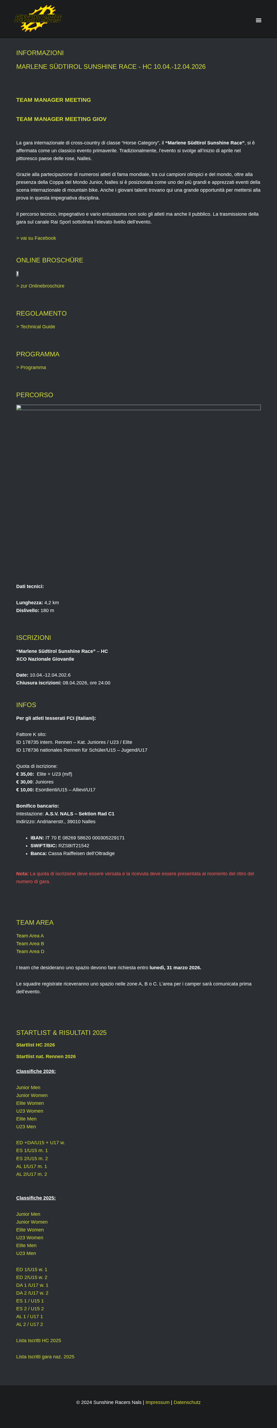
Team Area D (30, 951)
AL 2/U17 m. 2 (31, 1174)
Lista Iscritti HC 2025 (38, 1340)
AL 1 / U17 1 (29, 1316)
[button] (258, 20)
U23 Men (26, 1126)
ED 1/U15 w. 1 (31, 1269)
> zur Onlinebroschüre (40, 286)
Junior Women (32, 1095)
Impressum (158, 1402)
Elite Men (26, 1119)
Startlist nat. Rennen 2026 (46, 1056)
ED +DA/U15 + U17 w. (40, 1142)
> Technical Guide (35, 326)
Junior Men (28, 1087)
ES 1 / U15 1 (30, 1301)
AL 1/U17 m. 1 (31, 1166)
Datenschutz (187, 1402)
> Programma (31, 367)
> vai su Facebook (36, 238)
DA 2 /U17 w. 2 (32, 1293)
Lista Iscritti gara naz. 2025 (45, 1356)
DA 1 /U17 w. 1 (32, 1285)
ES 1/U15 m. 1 (32, 1150)
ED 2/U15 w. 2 (31, 1277)
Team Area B (30, 943)
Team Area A (30, 936)
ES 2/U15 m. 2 (32, 1158)
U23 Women (29, 1111)
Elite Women (30, 1103)
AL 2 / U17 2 (29, 1324)
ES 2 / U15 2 (30, 1308)
